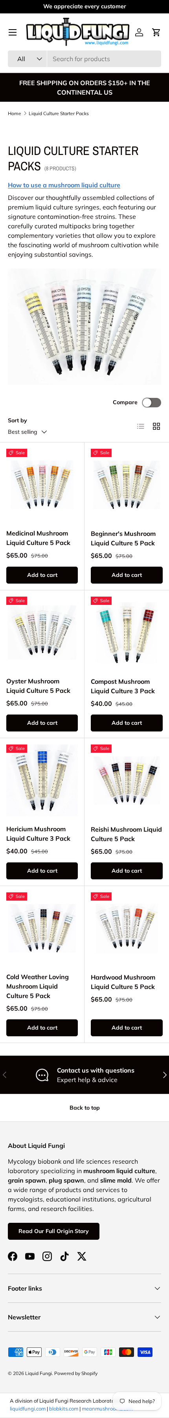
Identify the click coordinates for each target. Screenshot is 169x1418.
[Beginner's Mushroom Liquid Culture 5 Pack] (127, 485)
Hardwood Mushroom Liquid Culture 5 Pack (123, 982)
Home (14, 113)
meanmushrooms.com (107, 1408)
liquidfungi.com (28, 1408)
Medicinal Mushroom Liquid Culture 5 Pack (38, 538)
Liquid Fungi (38, 1373)
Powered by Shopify (75, 1373)
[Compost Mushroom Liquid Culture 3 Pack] (127, 633)
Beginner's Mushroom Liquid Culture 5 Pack (123, 538)
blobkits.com (63, 1408)
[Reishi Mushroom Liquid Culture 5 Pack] (127, 780)
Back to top (85, 1107)
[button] (156, 32)
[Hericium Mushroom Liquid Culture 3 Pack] (42, 780)
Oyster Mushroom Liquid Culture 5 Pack (38, 685)
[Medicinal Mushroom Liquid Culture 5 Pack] (42, 485)
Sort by (17, 420)
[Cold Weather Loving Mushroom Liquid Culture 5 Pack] (42, 928)
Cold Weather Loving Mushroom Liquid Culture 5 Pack (37, 986)
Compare (125, 402)
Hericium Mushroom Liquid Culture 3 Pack (38, 833)
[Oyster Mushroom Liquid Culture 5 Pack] (42, 632)
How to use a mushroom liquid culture (64, 185)
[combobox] (84, 58)
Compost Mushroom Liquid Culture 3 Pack (123, 686)
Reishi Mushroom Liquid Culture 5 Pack (126, 834)
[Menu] (12, 32)
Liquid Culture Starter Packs (59, 113)
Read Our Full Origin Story (53, 1231)
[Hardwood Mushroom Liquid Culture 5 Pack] (127, 928)
